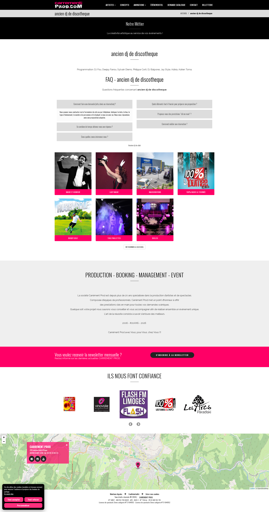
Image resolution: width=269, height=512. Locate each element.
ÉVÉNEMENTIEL (156, 5)
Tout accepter (14, 499)
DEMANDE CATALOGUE (176, 5)
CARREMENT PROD (146, 497)
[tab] (94, 104)
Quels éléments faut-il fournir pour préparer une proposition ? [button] (174, 104)
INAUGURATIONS (155, 192)
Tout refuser (33, 499)
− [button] (4, 441)
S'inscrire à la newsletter (172, 355)
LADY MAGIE (114, 192)
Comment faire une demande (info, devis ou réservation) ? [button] (94, 104)
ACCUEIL (183, 13)
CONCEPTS (124, 5)
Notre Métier (135, 24)
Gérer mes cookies (152, 494)
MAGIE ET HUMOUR (73, 192)
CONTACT (194, 5)
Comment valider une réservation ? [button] (174, 124)
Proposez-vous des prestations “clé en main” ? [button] (174, 114)
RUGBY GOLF (73, 238)
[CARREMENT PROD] (69, 4)
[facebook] (31, 459)
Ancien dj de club (134, 145)
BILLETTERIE (207, 5)
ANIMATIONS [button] (139, 5)
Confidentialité (133, 494)
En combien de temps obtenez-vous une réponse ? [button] (95, 126)
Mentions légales (116, 494)
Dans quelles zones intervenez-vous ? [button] (94, 136)
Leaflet (252, 488)
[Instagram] (37, 459)
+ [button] (4, 437)
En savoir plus (8, 494)
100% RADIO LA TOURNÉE (196, 192)
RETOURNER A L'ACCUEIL (135, 246)
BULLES (155, 238)
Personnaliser (23, 505)
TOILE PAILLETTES (114, 238)
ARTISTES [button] (110, 5)
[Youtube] (43, 459)
